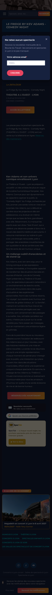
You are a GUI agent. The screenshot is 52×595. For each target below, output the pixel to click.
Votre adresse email (16, 57)
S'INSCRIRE (15, 73)
